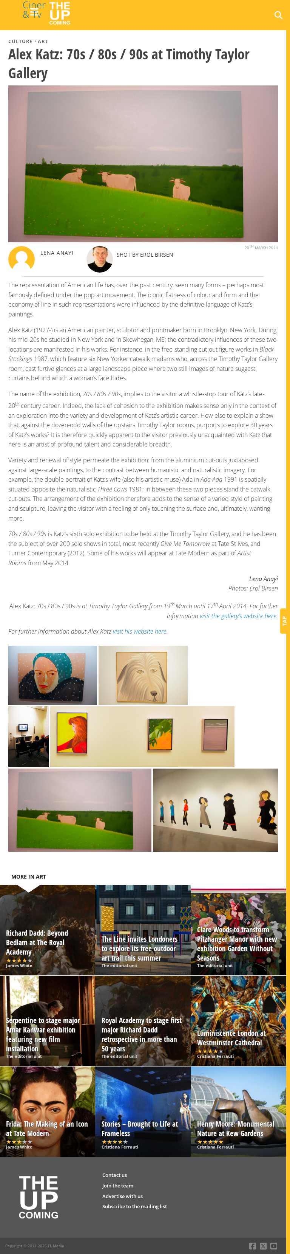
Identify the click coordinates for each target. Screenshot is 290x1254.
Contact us (114, 1175)
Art (43, 41)
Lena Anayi (56, 252)
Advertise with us (122, 1196)
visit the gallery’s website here (238, 616)
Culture (20, 41)
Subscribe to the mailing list (134, 1206)
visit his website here (140, 631)
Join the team (117, 1185)
